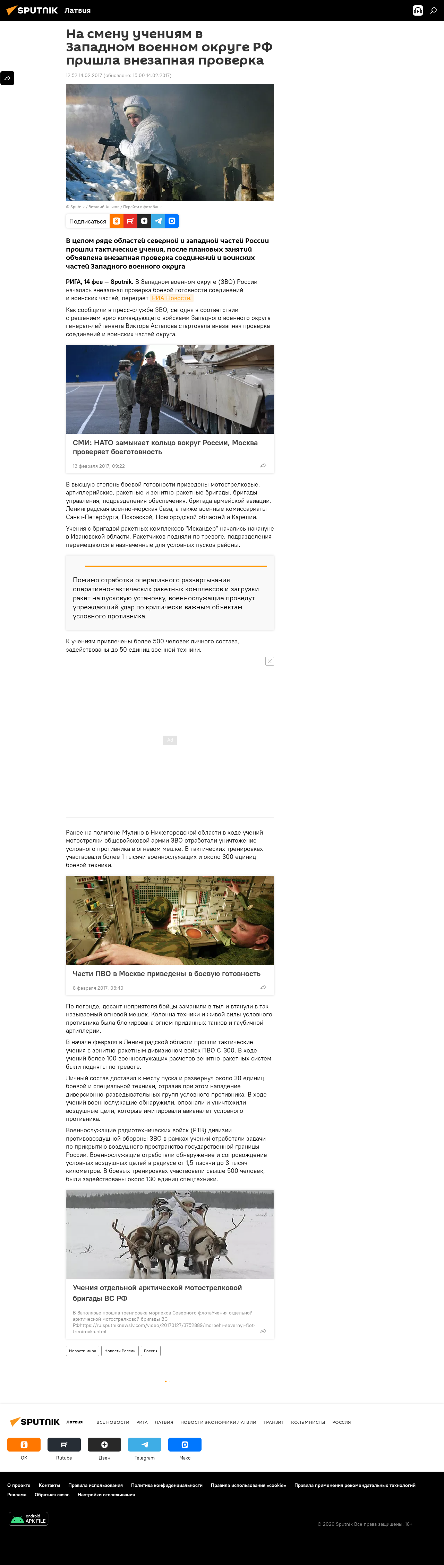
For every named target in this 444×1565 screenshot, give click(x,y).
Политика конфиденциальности (167, 1485)
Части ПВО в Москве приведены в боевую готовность (167, 973)
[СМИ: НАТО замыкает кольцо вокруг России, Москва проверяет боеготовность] (170, 389)
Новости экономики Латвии (218, 1422)
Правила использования (95, 1485)
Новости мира (82, 1350)
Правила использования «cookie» (248, 1485)
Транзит (273, 1422)
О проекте (19, 1485)
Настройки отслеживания (106, 1494)
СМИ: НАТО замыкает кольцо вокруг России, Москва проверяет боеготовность (165, 447)
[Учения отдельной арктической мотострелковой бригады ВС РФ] (170, 1234)
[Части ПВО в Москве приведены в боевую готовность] (170, 920)
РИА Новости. (172, 298)
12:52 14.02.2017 (84, 75)
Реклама (16, 1494)
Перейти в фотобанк (142, 206)
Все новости (112, 1422)
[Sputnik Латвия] (34, 16)
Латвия (164, 1422)
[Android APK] (28, 1520)
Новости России (120, 1350)
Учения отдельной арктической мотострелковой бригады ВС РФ (157, 1293)
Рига (142, 1422)
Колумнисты (308, 1422)
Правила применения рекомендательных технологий (355, 1485)
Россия (150, 1350)
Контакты (49, 1485)
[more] (263, 465)
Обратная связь (52, 1494)
